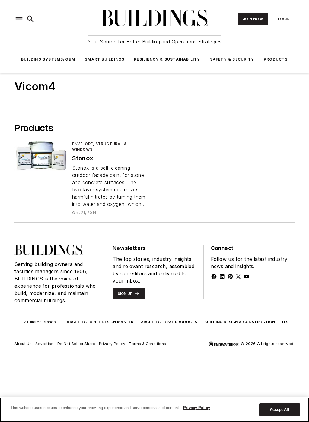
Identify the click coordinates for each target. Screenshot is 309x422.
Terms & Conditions (147, 343)
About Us (23, 343)
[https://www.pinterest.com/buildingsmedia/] (230, 276)
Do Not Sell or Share (76, 343)
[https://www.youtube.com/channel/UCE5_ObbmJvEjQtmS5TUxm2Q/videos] (247, 276)
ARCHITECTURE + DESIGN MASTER (100, 322)
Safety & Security (232, 59)
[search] (30, 19)
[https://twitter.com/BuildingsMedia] (238, 276)
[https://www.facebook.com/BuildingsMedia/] (214, 276)
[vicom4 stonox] (40, 156)
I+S (285, 322)
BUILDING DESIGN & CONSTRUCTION (239, 322)
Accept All (279, 409)
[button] (19, 19)
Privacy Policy (112, 343)
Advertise (44, 343)
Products (276, 59)
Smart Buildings (104, 59)
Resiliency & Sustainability (167, 59)
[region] (154, 409)
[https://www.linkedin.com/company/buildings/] (222, 276)
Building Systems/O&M (48, 59)
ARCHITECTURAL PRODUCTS (169, 322)
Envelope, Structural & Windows (99, 147)
